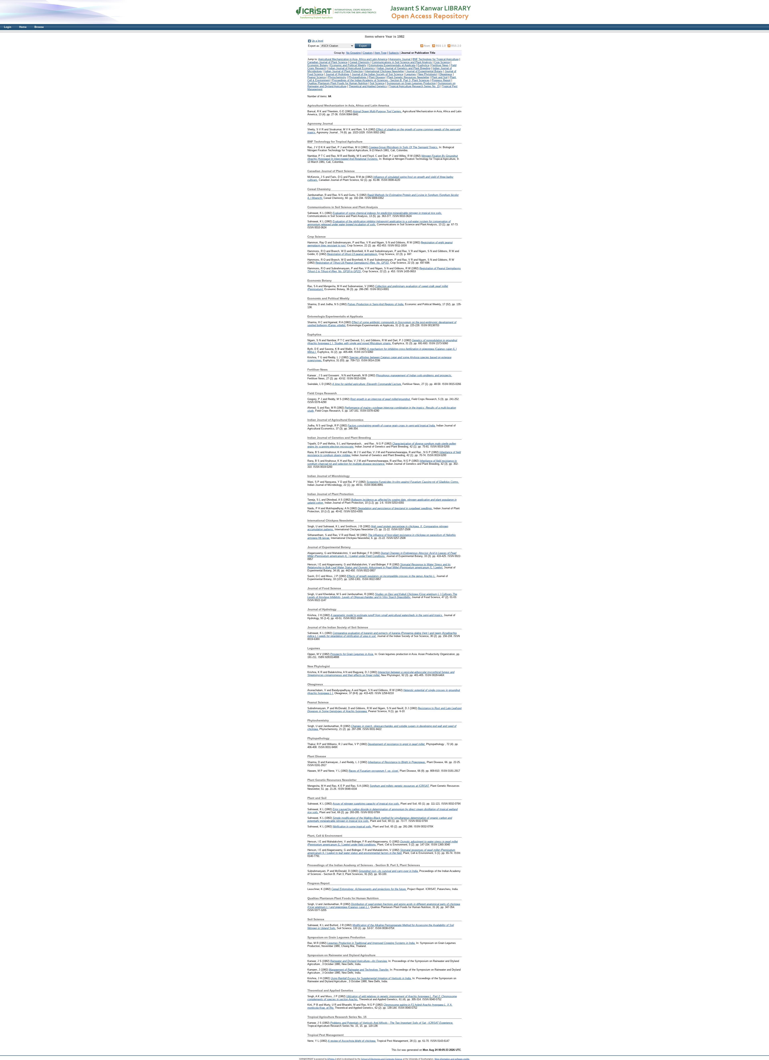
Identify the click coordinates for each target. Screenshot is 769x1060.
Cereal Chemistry (360, 62)
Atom (427, 45)
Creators (368, 52)
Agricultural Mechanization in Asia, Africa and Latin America (352, 59)
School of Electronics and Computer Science (381, 1059)
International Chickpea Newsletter (384, 71)
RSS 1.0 (441, 45)
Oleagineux (445, 74)
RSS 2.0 (456, 45)
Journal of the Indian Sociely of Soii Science (377, 74)
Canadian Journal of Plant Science (327, 62)
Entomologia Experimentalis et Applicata (391, 65)
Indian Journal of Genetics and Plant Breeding (403, 68)
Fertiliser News (440, 65)
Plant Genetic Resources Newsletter (408, 77)
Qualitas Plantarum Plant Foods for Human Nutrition (337, 83)
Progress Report (441, 80)
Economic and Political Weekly (348, 65)
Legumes (410, 74)
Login (7, 26)
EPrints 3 (331, 1059)
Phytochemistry (337, 77)
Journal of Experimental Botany (424, 71)
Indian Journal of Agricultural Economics (351, 68)
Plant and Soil (439, 77)
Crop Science (442, 62)
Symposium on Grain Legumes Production (411, 83)
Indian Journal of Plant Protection (343, 71)
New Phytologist (427, 74)
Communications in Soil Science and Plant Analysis (402, 62)
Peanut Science (316, 77)
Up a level (317, 40)
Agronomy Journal (400, 59)
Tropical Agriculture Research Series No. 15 (414, 86)
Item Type (381, 52)
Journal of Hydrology (337, 74)
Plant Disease (377, 77)
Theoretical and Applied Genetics (368, 86)
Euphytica (423, 65)
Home (22, 26)
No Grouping (353, 52)
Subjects (394, 52)
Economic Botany (317, 65)
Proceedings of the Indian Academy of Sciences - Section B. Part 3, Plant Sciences (381, 80)
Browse (39, 26)
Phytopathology (357, 77)
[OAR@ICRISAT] (384, 23)
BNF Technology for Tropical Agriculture (436, 59)
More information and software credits (452, 1059)
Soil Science (377, 83)
